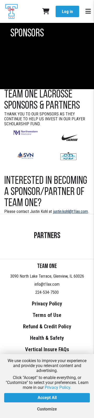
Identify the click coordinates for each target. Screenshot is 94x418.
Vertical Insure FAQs (47, 349)
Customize (47, 409)
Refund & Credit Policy (47, 326)
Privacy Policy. (58, 387)
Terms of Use (47, 315)
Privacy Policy (47, 303)
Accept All (47, 397)
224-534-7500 (47, 292)
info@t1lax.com (47, 284)
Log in (67, 11)
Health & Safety (47, 338)
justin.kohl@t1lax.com (70, 211)
